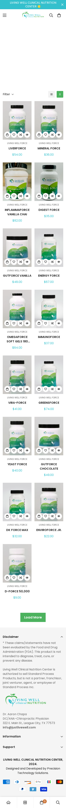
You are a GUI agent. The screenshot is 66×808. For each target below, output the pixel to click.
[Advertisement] (33, 54)
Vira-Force (17, 403)
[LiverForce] (17, 120)
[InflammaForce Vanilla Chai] (17, 181)
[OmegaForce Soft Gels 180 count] (17, 309)
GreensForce (48, 403)
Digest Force (48, 210)
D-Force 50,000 (17, 591)
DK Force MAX (17, 530)
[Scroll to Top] (59, 788)
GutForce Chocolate (49, 466)
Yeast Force (17, 464)
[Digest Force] (48, 181)
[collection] (25, 802)
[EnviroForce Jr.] (48, 502)
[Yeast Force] (17, 436)
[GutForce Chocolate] (48, 436)
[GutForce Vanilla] (17, 247)
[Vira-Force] (17, 374)
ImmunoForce (49, 337)
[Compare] (20, 135)
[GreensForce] (48, 374)
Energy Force (49, 276)
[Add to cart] (7, 135)
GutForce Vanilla (17, 276)
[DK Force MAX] (17, 502)
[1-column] (51, 94)
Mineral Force (49, 148)
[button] (59, 15)
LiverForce (17, 148)
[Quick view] (27, 135)
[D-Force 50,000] (17, 563)
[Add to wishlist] (14, 135)
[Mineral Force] (48, 120)
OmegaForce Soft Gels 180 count (17, 339)
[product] (8, 802)
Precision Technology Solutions (38, 770)
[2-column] (60, 94)
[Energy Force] (48, 247)
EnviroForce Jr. (49, 530)
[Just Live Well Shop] (33, 15)
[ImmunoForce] (48, 309)
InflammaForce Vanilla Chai (17, 212)
